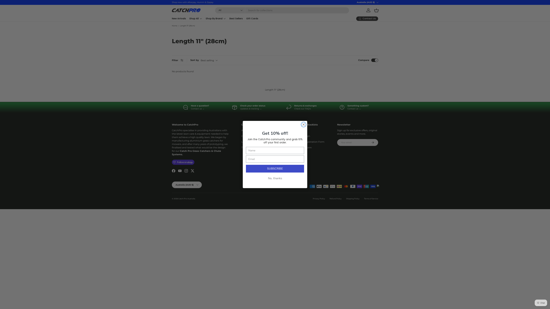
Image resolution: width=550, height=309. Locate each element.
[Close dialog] (303, 124)
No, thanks (275, 178)
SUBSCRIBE (275, 169)
